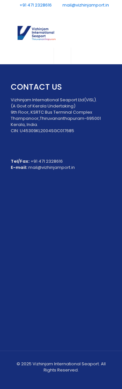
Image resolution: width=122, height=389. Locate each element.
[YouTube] (61, 13)
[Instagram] (78, 13)
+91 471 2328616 (36, 5)
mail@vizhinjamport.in (85, 5)
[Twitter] (52, 13)
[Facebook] (44, 13)
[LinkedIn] (69, 13)
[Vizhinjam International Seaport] (61, 33)
